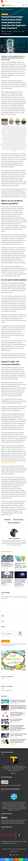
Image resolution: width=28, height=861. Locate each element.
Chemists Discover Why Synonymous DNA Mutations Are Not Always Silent (17, 714)
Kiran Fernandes (6, 31)
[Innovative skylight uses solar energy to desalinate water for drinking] (7, 574)
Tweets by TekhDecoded (6, 690)
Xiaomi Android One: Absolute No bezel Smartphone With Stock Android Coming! (18, 741)
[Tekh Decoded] (7, 5)
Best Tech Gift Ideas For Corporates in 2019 (16, 720)
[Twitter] (14, 773)
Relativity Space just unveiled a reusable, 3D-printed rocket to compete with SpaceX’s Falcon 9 (20, 582)
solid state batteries (14, 522)
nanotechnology (18, 519)
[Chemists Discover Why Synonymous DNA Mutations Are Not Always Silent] (5, 714)
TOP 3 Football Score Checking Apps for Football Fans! (18, 734)
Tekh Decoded (9, 820)
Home (3, 9)
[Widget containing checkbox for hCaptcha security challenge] (12, 633)
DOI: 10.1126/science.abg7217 (8, 462)
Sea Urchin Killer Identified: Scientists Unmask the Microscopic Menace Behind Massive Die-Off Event (17, 728)
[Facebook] (12, 773)
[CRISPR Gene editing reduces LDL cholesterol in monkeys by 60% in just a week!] (21, 558)
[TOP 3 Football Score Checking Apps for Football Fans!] (5, 735)
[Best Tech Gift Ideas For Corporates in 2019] (5, 721)
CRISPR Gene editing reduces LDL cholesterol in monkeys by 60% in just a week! (21, 565)
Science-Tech (9, 9)
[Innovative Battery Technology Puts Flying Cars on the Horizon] (7, 558)
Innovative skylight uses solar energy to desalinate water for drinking (6, 582)
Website (3, 626)
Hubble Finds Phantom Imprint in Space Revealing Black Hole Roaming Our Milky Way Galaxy (18, 707)
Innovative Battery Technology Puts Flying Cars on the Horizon (7, 565)
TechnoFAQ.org (5, 808)
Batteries (7, 519)
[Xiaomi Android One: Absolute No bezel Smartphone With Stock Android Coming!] (5, 741)
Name (3, 615)
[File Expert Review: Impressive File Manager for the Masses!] (5, 701)
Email (2, 621)
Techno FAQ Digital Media (20, 820)
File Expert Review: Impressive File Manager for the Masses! (18, 701)
